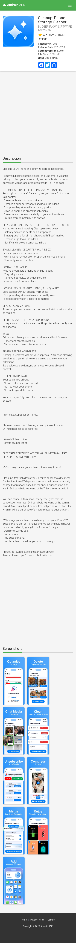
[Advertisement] (38, 112)
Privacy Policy (37, 920)
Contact (51, 920)
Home (24, 920)
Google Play (51, 57)
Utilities (53, 43)
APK (14, 5)
